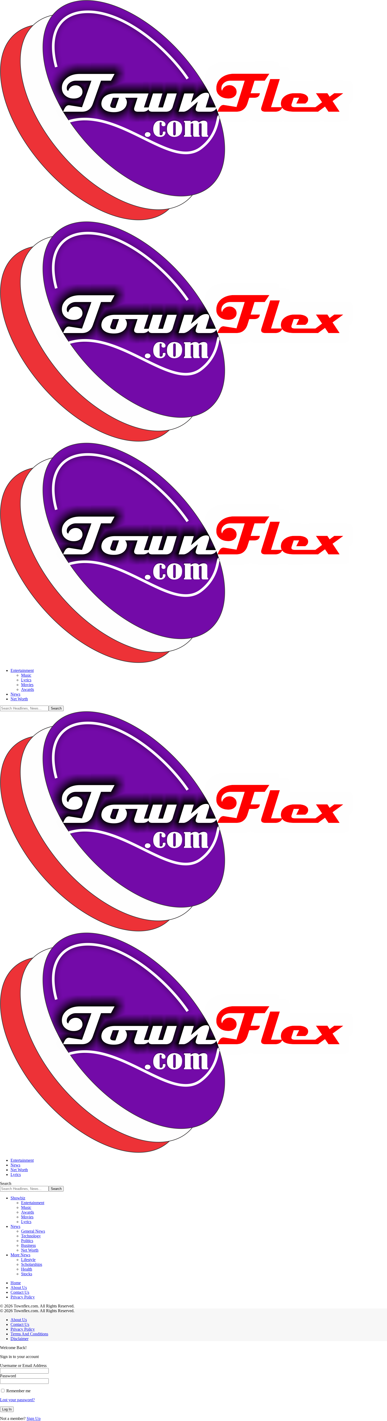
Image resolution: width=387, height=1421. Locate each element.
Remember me (18, 1391)
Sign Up (34, 1418)
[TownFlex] (193, 440)
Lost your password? (17, 1400)
